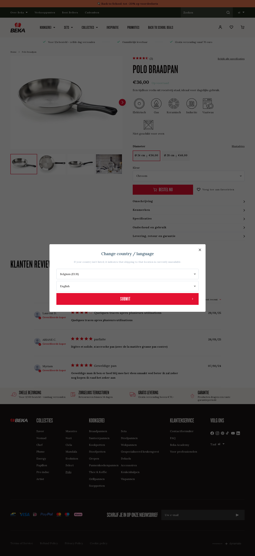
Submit (125, 299)
